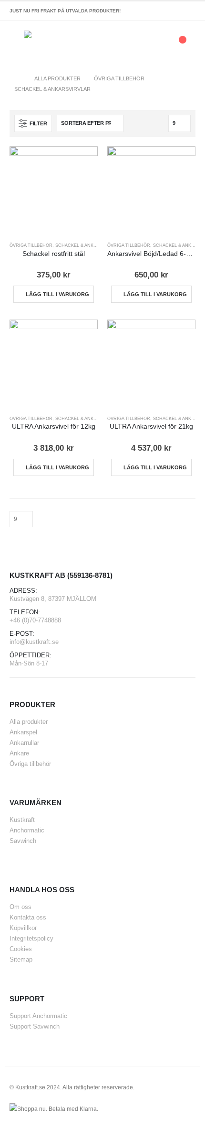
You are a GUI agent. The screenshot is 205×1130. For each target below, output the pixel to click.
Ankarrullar (24, 742)
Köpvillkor (23, 927)
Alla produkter (29, 721)
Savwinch (23, 840)
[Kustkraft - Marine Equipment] (44, 44)
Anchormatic (27, 830)
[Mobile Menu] (17, 44)
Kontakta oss (28, 917)
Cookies (21, 949)
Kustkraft (22, 819)
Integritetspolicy (31, 938)
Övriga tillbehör (31, 245)
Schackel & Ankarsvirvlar (88, 245)
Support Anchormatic (38, 1015)
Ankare (19, 753)
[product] (54, 190)
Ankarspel (23, 732)
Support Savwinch (35, 1026)
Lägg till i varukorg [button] (57, 294)
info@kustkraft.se (34, 641)
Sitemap (21, 959)
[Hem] (17, 78)
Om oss (20, 906)
